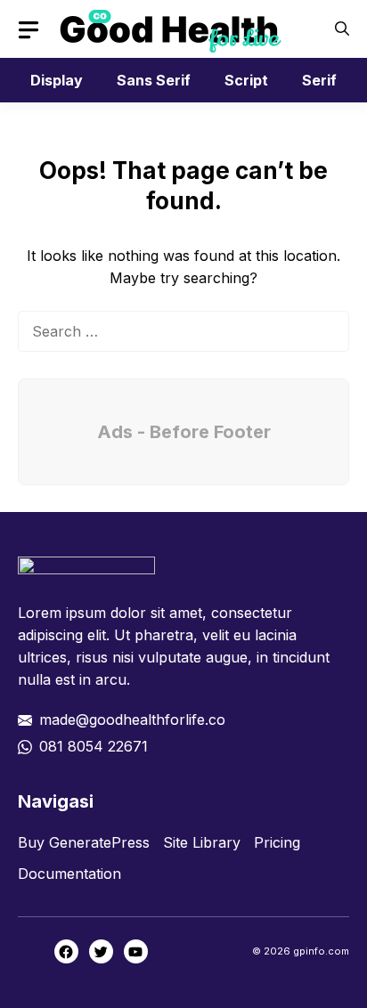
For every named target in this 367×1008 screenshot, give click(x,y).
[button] (342, 29)
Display (56, 80)
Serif (319, 80)
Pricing (277, 842)
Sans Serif (154, 80)
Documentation (69, 873)
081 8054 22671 (93, 746)
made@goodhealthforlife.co (132, 719)
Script (246, 80)
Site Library (202, 842)
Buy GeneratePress (84, 842)
